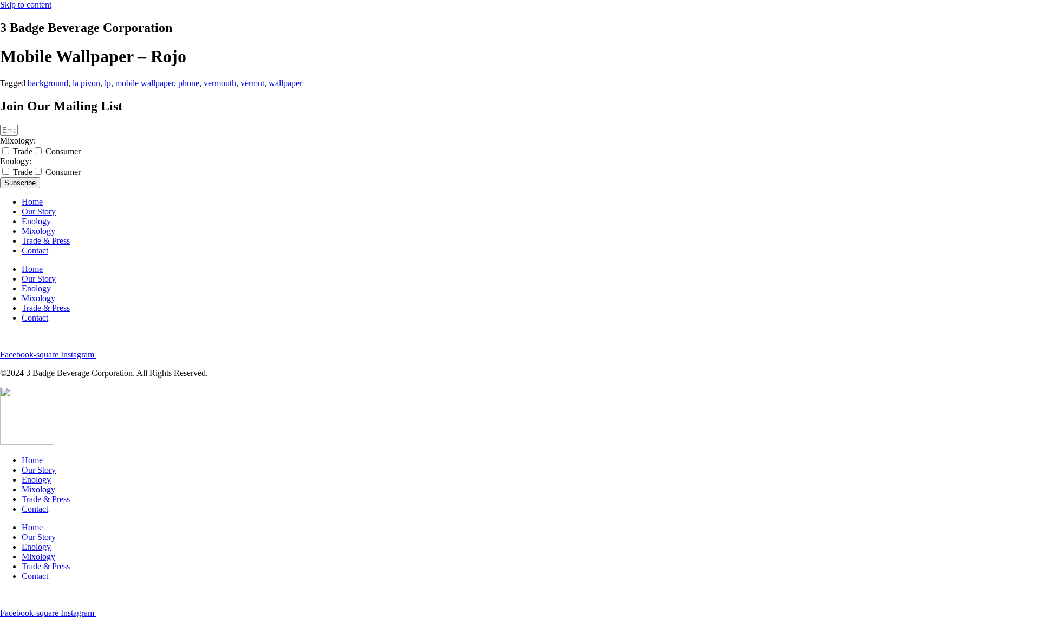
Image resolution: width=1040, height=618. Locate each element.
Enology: (15, 161)
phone (188, 83)
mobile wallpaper (144, 83)
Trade (22, 151)
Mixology (38, 231)
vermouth (220, 83)
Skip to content (25, 4)
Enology (36, 221)
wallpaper (285, 83)
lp (108, 83)
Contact (35, 250)
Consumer (63, 151)
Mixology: (18, 140)
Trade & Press (46, 240)
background (48, 83)
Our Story (39, 211)
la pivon (86, 83)
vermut (252, 83)
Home (32, 201)
